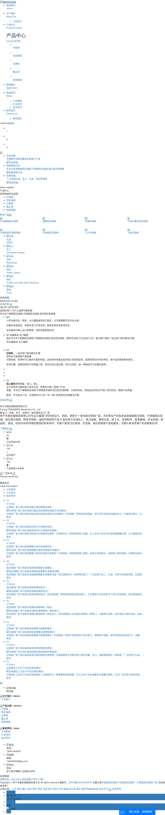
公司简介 (17, 21)
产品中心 (14, 26)
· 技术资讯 (5, 737)
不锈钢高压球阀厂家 (147, 782)
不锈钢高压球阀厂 (127, 782)
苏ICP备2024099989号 (80, 782)
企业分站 (15, 779)
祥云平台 (103, 788)
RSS (35, 779)
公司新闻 (17, 100)
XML (41, 779)
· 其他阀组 (5, 721)
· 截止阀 (4, 718)
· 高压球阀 (5, 712)
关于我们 (11, 15)
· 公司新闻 (5, 731)
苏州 (60, 788)
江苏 (14, 788)
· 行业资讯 (5, 734)
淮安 (78, 788)
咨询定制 (5, 304)
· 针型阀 (4, 708)
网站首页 (10, 7)
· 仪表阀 (4, 715)
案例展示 (12, 86)
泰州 (29, 788)
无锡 (45, 788)
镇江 (24, 788)
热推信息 (4, 779)
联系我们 (11, 112)
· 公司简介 (5, 699)
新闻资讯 (10, 94)
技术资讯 (17, 107)
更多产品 (4, 214)
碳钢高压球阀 (110, 782)
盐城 (83, 788)
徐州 (50, 788)
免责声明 (116, 788)
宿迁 (35, 788)
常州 (55, 788)
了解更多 (5, 428)
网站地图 (26, 779)
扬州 (19, 788)
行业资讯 (17, 103)
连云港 (72, 788)
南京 (40, 788)
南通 (65, 788)
